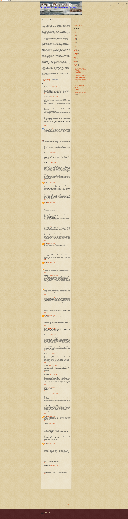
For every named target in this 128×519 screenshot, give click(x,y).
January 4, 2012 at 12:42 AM (54, 128)
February (76, 64)
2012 (75, 49)
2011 (75, 94)
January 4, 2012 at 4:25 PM (53, 249)
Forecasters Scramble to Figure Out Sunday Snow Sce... (80, 75)
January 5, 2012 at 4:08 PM (53, 374)
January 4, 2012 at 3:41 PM (51, 243)
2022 (75, 35)
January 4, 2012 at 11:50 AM (52, 226)
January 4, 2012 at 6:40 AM (52, 152)
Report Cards (75, 24)
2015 (75, 45)
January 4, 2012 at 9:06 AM (51, 182)
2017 (75, 42)
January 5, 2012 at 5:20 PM (54, 393)
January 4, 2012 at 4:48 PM (51, 262)
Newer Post (43, 504)
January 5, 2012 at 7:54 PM (54, 465)
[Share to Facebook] (56, 79)
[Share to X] (55, 79)
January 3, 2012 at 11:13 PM (53, 86)
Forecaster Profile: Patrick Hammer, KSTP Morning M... (80, 72)
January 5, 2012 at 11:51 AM (52, 365)
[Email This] (53, 79)
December (76, 50)
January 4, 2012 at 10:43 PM (51, 315)
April (76, 61)
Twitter (61, 76)
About (74, 20)
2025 (75, 31)
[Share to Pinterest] (57, 79)
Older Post (69, 504)
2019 (75, 39)
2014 (75, 46)
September (77, 54)
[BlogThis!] (54, 79)
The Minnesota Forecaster (56, 5)
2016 (75, 43)
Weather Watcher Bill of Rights (78, 25)
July (76, 57)
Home (56, 504)
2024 (75, 32)
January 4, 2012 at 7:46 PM (54, 275)
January (76, 65)
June (76, 58)
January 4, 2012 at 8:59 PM (56, 297)
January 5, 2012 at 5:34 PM (51, 416)
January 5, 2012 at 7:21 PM (54, 449)
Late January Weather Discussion (80, 68)
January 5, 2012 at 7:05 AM (52, 334)
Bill (45, 182)
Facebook (65, 76)
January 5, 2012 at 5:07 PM (52, 387)
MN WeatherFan (46, 128)
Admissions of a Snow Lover (48, 80)
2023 (75, 34)
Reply (45, 93)
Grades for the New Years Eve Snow (80, 92)
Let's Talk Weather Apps (78, 81)
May (76, 60)
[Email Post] (52, 79)
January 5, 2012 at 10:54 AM (53, 353)
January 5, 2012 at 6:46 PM (51, 443)
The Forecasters (76, 21)
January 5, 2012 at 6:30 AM (52, 328)
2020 (75, 38)
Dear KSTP (76, 87)
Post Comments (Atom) (48, 506)
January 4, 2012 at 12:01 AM (54, 96)
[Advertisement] (56, 496)
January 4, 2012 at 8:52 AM (53, 162)
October (76, 53)
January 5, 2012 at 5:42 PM (52, 423)
